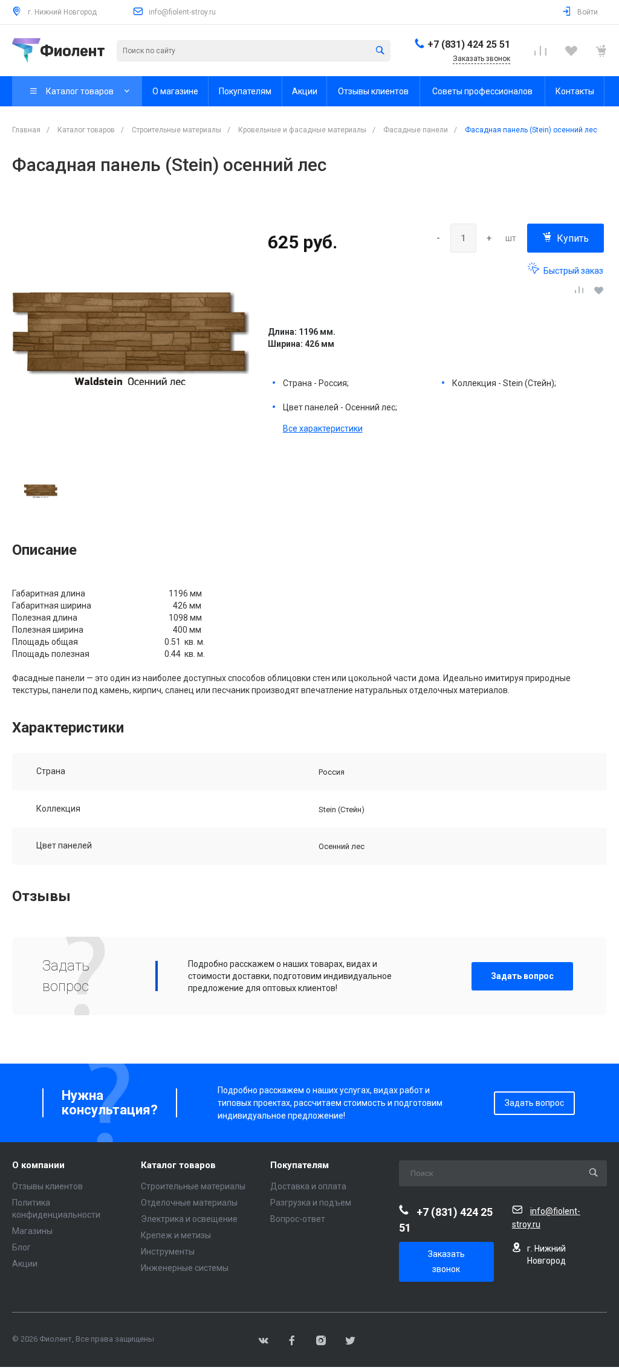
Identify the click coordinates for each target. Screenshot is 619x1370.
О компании (38, 1165)
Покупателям (299, 1165)
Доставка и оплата (308, 1186)
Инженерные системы (184, 1268)
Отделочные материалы (189, 1202)
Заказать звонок (446, 1261)
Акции (24, 1263)
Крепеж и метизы (176, 1235)
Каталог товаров (178, 1165)
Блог (21, 1247)
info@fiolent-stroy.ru (182, 12)
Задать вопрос (522, 976)
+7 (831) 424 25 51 (468, 44)
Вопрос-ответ (297, 1219)
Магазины (32, 1231)
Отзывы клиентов (47, 1186)
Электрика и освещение (189, 1219)
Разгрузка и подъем (310, 1202)
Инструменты (168, 1251)
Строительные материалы (193, 1186)
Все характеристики (323, 428)
